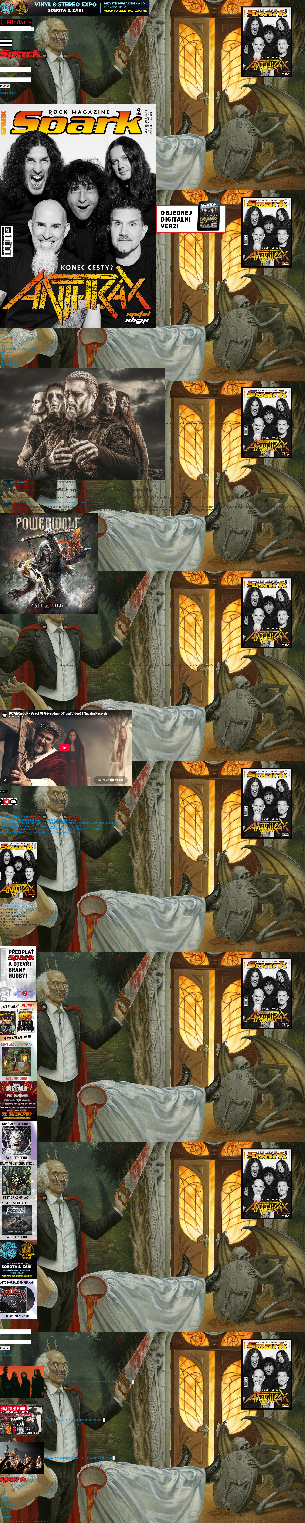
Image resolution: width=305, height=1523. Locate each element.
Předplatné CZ (8, 352)
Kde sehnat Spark (10, 364)
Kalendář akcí (8, 342)
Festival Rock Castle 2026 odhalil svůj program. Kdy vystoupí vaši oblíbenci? (39, 819)
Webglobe (6, 1516)
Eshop (21, 37)
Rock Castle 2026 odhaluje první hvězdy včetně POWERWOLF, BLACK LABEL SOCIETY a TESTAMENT (53, 829)
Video (4, 339)
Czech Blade (7, 1504)
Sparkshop (6, 361)
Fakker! (4, 1500)
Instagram (12, 37)
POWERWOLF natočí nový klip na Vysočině (23, 816)
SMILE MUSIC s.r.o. (21, 1521)
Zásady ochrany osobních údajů (21, 348)
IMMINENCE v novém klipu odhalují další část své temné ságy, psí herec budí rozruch (87, 1381)
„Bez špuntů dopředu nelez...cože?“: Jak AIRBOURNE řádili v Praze (78, 1457)
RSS (41, 37)
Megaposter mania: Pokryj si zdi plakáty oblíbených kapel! (73, 1419)
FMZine (5, 1510)
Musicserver (7, 1507)
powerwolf (22, 481)
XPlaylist (5, 1513)
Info (3, 345)
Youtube (29, 37)
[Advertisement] (151, 636)
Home (4, 329)
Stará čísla (6, 358)
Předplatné (6, 1497)
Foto (3, 336)
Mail (36, 37)
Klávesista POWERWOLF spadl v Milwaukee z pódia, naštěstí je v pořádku (38, 832)
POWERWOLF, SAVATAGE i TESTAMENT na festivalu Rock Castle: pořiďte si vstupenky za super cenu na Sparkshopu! (60, 822)
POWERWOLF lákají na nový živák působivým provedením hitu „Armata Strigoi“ (41, 825)
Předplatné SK (8, 355)
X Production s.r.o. (42, 1521)
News (3, 333)
